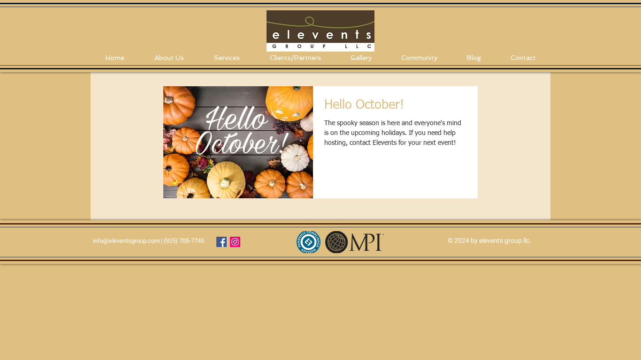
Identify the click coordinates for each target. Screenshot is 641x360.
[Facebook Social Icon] (221, 242)
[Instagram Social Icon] (235, 242)
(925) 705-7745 (184, 240)
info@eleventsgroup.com (126, 240)
